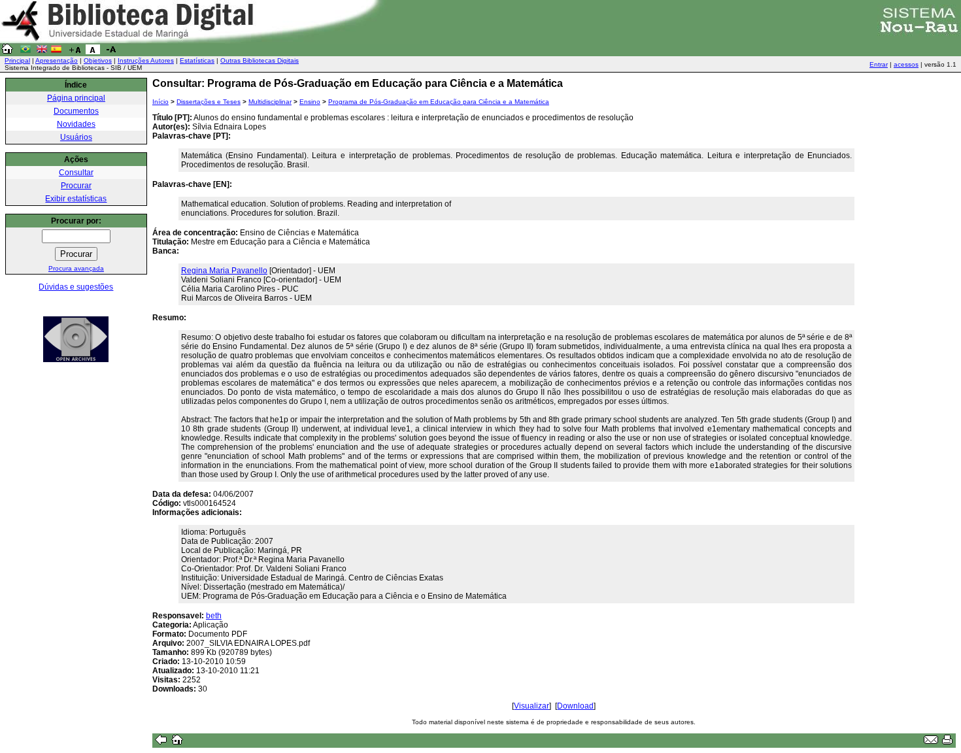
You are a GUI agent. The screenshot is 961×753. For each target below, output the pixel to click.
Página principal (76, 98)
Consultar (76, 172)
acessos (906, 64)
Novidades (76, 124)
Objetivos (98, 60)
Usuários (76, 137)
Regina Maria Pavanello (224, 270)
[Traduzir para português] (25, 51)
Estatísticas (197, 60)
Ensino (309, 101)
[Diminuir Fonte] (111, 51)
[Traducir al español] (56, 51)
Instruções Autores (146, 60)
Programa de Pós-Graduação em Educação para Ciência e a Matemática (438, 101)
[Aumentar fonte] (74, 51)
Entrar (878, 64)
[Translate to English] (42, 51)
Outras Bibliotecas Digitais (259, 60)
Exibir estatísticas (76, 198)
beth (214, 615)
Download (575, 706)
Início (160, 101)
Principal (17, 60)
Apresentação (56, 60)
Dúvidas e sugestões (76, 287)
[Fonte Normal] (93, 51)
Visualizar (531, 706)
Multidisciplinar (270, 101)
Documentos (76, 111)
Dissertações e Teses (209, 101)
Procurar (76, 185)
